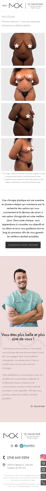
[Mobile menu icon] (4, 5)
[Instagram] (11, 446)
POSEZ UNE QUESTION (43, 476)
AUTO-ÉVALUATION (43, 463)
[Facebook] (16, 446)
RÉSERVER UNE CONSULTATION (43, 469)
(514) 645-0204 (43, 482)
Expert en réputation (13, 486)
